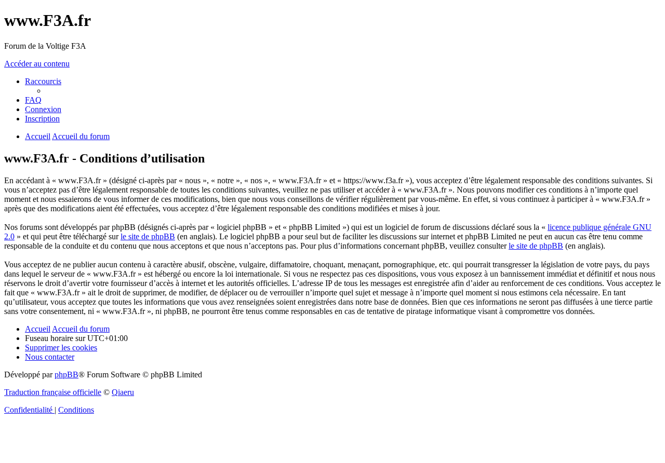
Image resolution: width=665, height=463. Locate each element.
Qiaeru (123, 392)
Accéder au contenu (37, 63)
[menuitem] (33, 100)
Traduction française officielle (52, 392)
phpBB (66, 374)
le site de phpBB (148, 236)
